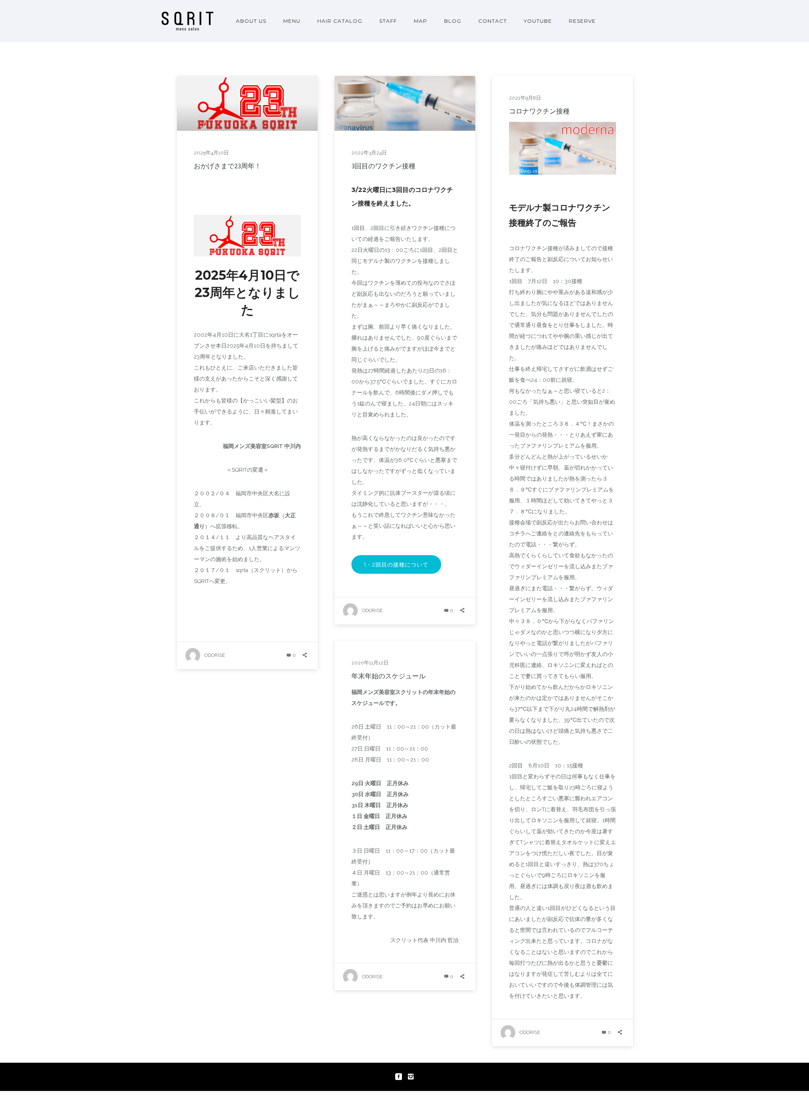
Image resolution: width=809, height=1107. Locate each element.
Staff (388, 21)
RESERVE (582, 21)
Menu (291, 21)
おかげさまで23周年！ (227, 166)
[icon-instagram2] (410, 1076)
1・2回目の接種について (396, 564)
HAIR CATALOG (339, 21)
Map (420, 21)
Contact (492, 21)
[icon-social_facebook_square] (400, 1076)
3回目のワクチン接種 (383, 166)
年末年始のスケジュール (388, 676)
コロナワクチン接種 (539, 111)
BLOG (452, 21)
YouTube (538, 21)
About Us (251, 21)
